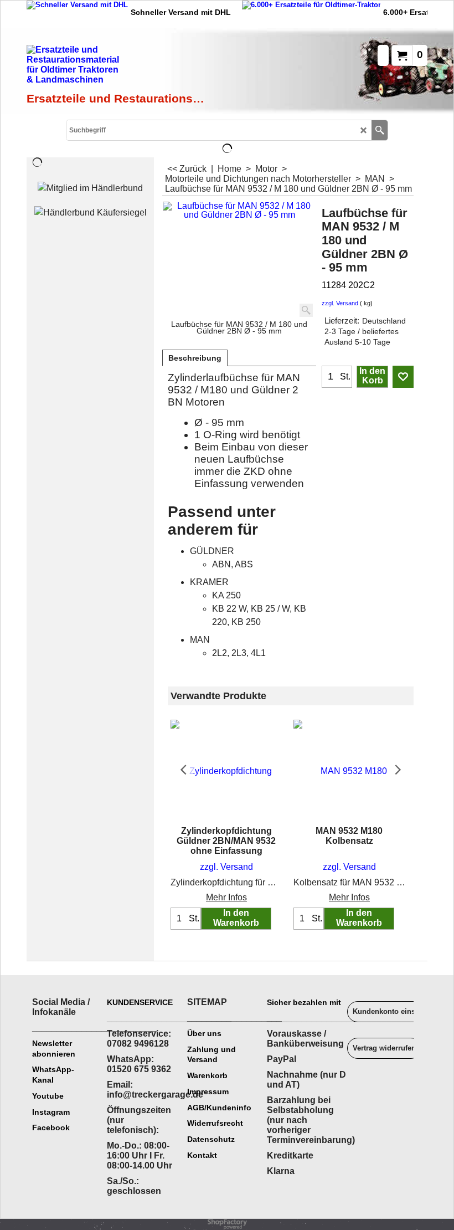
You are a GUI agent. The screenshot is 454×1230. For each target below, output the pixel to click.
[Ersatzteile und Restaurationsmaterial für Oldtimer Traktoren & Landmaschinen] (117, 67)
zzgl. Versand (340, 303)
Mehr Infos (226, 897)
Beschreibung (194, 357)
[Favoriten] (403, 376)
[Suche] (380, 130)
